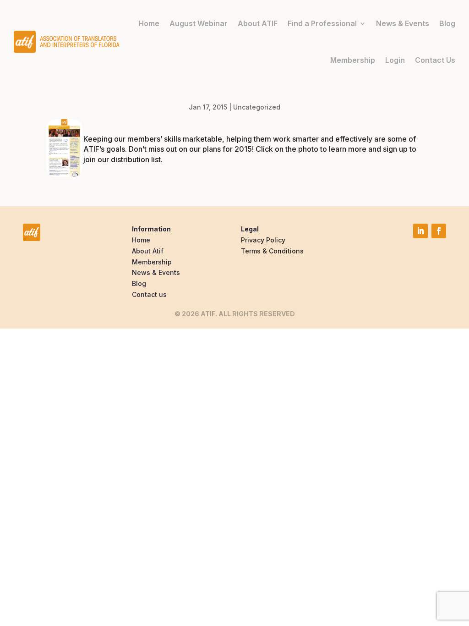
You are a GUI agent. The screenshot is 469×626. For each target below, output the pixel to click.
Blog (447, 23)
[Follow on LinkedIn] (420, 231)
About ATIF (258, 23)
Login (395, 60)
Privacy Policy (263, 240)
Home (148, 23)
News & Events (402, 23)
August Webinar (198, 23)
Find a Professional (322, 23)
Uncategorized (256, 107)
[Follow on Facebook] (438, 231)
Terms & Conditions (272, 251)
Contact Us (435, 60)
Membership (352, 60)
